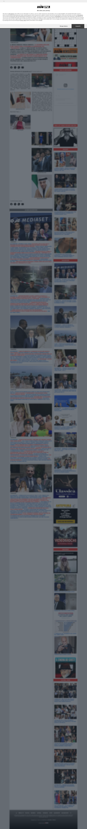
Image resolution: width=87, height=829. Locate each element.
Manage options (64, 26)
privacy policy (23, 20)
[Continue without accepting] (4, 1)
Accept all (78, 26)
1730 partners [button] (11, 13)
